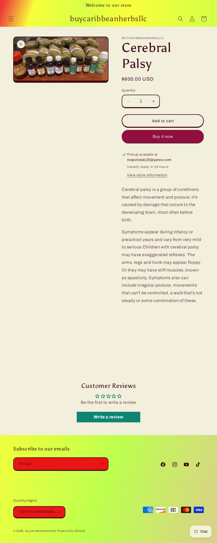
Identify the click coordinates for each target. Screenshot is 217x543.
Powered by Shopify (71, 530)
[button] (11, 19)
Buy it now (163, 136)
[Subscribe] (102, 463)
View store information (147, 175)
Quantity (128, 90)
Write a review (108, 417)
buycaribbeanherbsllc (40, 530)
